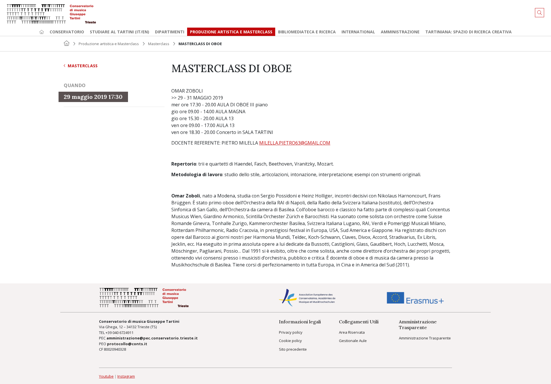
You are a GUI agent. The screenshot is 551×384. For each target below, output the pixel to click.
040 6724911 (122, 332)
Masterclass (158, 43)
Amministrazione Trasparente (425, 338)
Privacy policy (290, 332)
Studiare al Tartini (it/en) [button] (119, 31)
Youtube (106, 376)
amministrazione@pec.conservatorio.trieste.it (152, 338)
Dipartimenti (169, 31)
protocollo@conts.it (127, 343)
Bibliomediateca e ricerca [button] (307, 31)
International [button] (358, 31)
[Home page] (41, 32)
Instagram (126, 376)
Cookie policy (290, 340)
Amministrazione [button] (400, 31)
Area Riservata (352, 332)
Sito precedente (293, 349)
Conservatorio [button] (67, 31)
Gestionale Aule (353, 340)
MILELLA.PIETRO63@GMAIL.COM (294, 143)
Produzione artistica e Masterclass (231, 31)
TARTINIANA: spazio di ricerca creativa (468, 31)
